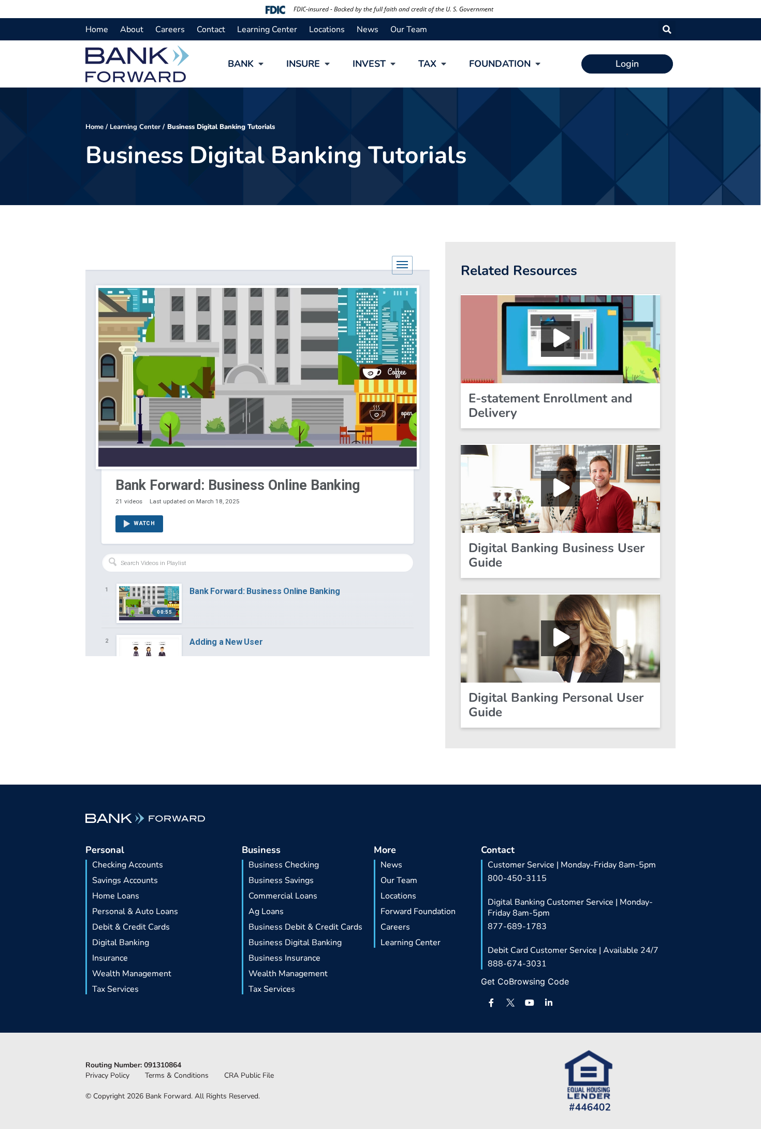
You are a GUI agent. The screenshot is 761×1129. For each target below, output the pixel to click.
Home (94, 127)
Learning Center (135, 127)
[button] (667, 29)
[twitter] (510, 1002)
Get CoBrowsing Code (525, 981)
